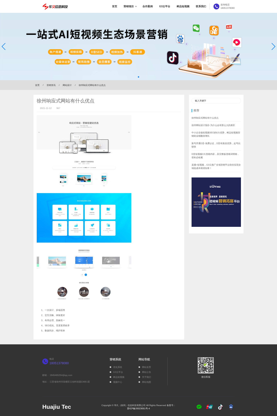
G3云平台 (164, 6)
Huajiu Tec (56, 406)
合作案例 (148, 6)
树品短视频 (183, 6)
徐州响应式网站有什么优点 (205, 118)
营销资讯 (51, 85)
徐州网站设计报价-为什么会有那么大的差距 (213, 125)
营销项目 (129, 6)
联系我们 (201, 6)
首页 (114, 6)
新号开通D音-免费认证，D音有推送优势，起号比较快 (216, 145)
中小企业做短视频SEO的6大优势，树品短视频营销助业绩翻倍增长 (216, 134)
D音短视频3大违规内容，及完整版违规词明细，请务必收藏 (215, 156)
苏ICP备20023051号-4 (138, 408)
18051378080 (59, 363)
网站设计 (67, 85)
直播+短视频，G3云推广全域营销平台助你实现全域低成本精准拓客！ (216, 166)
